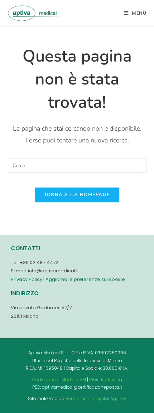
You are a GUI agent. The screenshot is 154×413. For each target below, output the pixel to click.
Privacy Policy (26, 279)
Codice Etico (45, 379)
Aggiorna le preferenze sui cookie (85, 279)
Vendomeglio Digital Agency (96, 398)
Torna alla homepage (77, 194)
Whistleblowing (105, 379)
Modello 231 (74, 379)
